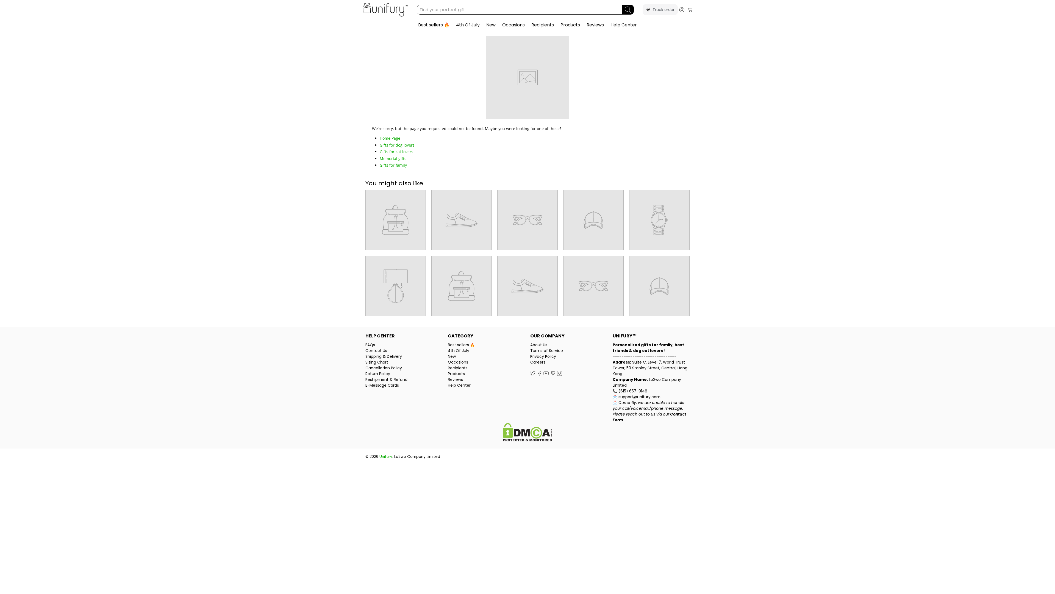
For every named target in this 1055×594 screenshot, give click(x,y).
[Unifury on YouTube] (546, 374)
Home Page (390, 138)
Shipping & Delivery (383, 356)
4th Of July (468, 25)
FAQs (370, 345)
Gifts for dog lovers (397, 145)
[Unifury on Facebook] (539, 374)
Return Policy (377, 373)
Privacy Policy (543, 356)
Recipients (542, 25)
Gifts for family (393, 165)
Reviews (595, 25)
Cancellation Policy (383, 368)
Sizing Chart (376, 362)
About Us (538, 345)
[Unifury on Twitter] (532, 374)
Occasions (513, 25)
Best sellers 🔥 (433, 25)
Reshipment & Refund (386, 379)
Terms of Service (546, 350)
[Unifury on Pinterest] (553, 374)
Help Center (623, 25)
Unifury (385, 456)
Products (570, 25)
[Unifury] (385, 9)
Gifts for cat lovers (396, 151)
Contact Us (376, 350)
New (491, 25)
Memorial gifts (393, 158)
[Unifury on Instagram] (559, 374)
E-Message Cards (382, 385)
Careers (537, 362)
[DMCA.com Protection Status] (527, 433)
